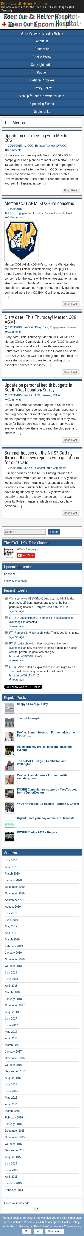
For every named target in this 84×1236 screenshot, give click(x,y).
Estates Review (44, 145)
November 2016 (15, 1058)
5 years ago (16, 611)
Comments (15, 150)
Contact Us (42, 49)
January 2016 (13, 1124)
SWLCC (61, 145)
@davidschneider (63, 617)
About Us (42, 41)
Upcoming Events (42, 104)
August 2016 (13, 1078)
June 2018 (11, 979)
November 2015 (15, 1137)
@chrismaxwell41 (20, 598)
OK (27, 1231)
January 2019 (13, 952)
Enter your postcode (16, 1203)
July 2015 (11, 1163)
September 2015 (15, 1150)
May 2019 (11, 926)
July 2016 (11, 1084)
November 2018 (15, 959)
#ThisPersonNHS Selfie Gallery (42, 33)
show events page (15, 580)
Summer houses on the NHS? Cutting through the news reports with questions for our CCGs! (42, 457)
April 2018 (11, 985)
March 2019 (12, 939)
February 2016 (14, 1117)
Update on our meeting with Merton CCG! (37, 138)
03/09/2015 (15, 395)
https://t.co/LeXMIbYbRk (52, 607)
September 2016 (15, 1071)
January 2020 (13, 880)
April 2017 (11, 1038)
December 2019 (15, 886)
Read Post (70, 190)
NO (38, 1231)
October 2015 (13, 1143)
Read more (54, 1231)
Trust (69, 213)
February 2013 (14, 1189)
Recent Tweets (15, 590)
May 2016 (11, 1097)
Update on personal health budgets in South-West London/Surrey (38, 387)
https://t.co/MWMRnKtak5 (25, 656)
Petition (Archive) (42, 80)
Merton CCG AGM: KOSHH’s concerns (39, 203)
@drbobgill (45, 617)
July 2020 (11, 860)
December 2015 (15, 1130)
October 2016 (13, 1064)
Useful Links (42, 112)
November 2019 (15, 893)
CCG (30, 145)
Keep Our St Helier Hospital (24, 3)
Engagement (23, 213)
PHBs (56, 395)
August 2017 (13, 1012)
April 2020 (11, 867)
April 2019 (11, 933)
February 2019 (14, 946)
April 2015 (11, 1176)
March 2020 (12, 873)
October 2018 (13, 965)
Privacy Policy (42, 88)
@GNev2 (38, 598)
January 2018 (13, 999)
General (59, 213)
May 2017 (11, 1031)
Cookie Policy (42, 57)
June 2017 (11, 1025)
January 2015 (13, 1183)
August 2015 (13, 1157)
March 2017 (12, 1045)
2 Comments (16, 217)
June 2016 (11, 1091)
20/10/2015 (15, 145)
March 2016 (12, 1110)
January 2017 (13, 1051)
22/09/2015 (15, 327)
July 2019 (11, 913)
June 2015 (11, 1170)
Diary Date (41, 327)
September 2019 (15, 900)
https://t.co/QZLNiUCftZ (24, 675)
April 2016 (11, 1104)
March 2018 (12, 992)
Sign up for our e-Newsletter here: (42, 96)
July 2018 (11, 972)
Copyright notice (42, 65)
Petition (42, 72)
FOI (37, 395)
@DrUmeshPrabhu (25, 617)
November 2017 (15, 1005)
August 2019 (13, 906)
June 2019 (11, 919)
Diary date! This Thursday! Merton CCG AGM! (41, 320)
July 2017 (11, 1018)
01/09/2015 (15, 467)
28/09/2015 (15, 208)
